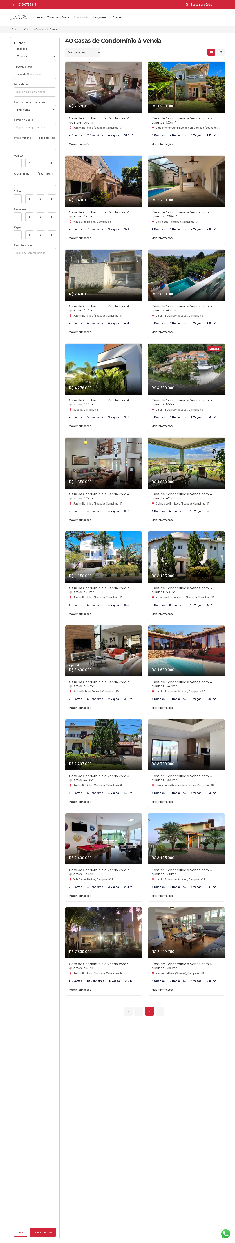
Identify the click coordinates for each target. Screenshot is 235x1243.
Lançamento (100, 17)
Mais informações (80, 144)
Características (23, 245)
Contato (118, 17)
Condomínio (81, 17)
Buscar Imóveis (42, 1232)
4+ (51, 163)
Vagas (18, 227)
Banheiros (20, 209)
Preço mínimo (22, 137)
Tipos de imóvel (57, 17)
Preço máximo (46, 137)
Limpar (20, 1232)
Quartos (19, 155)
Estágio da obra (23, 120)
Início (40, 17)
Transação (20, 48)
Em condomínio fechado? (29, 102)
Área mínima (21, 173)
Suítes (17, 191)
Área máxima (46, 173)
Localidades (21, 84)
